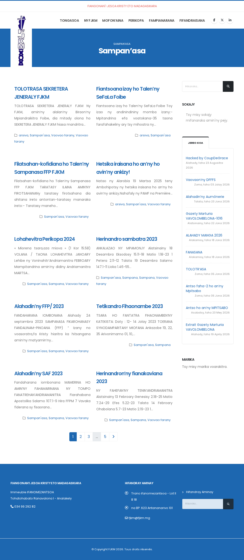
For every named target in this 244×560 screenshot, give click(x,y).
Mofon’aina (112, 20)
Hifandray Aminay (199, 492)
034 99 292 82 (25, 506)
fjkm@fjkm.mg (139, 518)
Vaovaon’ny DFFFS (201, 179)
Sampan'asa (40, 135)
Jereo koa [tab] (195, 143)
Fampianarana (161, 20)
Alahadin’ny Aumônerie (205, 196)
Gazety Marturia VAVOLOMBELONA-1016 (204, 216)
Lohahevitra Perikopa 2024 (44, 239)
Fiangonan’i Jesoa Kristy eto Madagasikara (45, 483)
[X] (222, 20)
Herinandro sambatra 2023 (126, 239)
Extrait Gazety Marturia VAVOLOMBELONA (205, 327)
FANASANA (194, 252)
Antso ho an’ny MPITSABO (207, 307)
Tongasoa (69, 20)
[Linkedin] (230, 20)
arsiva (23, 135)
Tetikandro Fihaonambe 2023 (129, 306)
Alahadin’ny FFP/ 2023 (39, 306)
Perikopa (136, 20)
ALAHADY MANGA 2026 (204, 235)
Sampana (56, 284)
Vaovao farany (62, 135)
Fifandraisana (192, 20)
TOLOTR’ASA (196, 269)
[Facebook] (214, 20)
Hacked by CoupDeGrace (207, 158)
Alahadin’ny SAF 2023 (38, 373)
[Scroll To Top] (236, 554)
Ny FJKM (90, 20)
